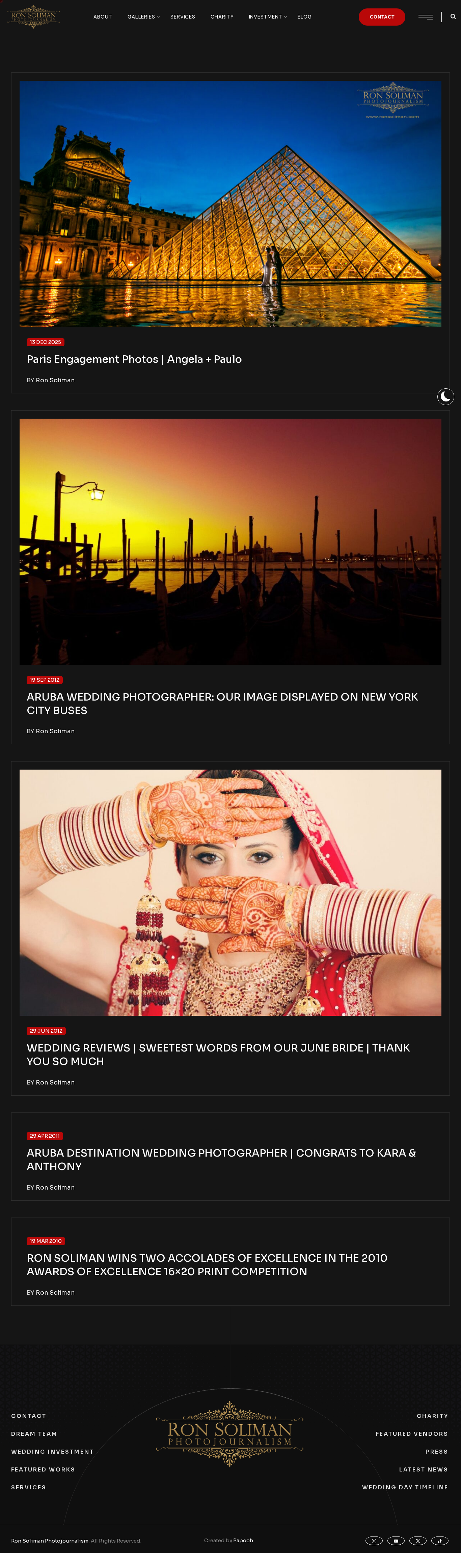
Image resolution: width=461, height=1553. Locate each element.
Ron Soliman (55, 380)
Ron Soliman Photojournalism (49, 1541)
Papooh (243, 1540)
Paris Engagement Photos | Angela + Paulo (134, 359)
